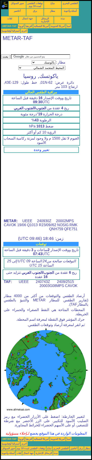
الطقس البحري (70, 3)
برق (35, 10)
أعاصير (17, 10)
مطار (52, 10)
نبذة (63, 18)
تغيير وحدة (41, 150)
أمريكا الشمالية (41, 26)
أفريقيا (29, 26)
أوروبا (21, 26)
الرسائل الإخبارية (45, 20)
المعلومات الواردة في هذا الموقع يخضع (57, 433)
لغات (9, 18)
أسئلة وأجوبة (70, 10)
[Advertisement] (36, 48)
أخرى (24, 30)
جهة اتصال (27, 18)
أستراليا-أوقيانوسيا (11, 30)
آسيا (69, 26)
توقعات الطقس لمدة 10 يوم (35, 4)
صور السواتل (17, 3)
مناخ (52, 3)
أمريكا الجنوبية (58, 26)
